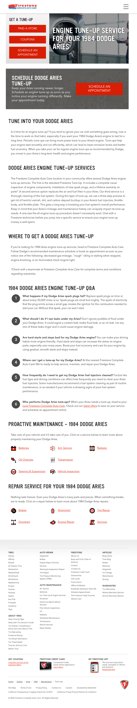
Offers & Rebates (78, 586)
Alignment (44, 556)
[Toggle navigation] (125, 6)
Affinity (11, 559)
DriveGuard (13, 576)
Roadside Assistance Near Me (83, 589)
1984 (36, 682)
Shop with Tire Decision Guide (21, 623)
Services (43, 566)
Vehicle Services (46, 625)
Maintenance (107, 576)
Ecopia (11, 586)
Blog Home (107, 556)
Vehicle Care (76, 599)
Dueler (11, 596)
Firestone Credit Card (80, 572)
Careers (74, 566)
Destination (13, 569)
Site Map (12, 688)
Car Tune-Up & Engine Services (53, 595)
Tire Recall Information (17, 639)
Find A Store (27, 28)
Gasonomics (76, 576)
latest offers (90, 406)
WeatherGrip (13, 583)
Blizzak (11, 563)
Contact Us (75, 569)
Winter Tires (13, 649)
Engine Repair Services (49, 563)
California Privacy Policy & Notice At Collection (76, 692)
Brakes (42, 559)
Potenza (11, 593)
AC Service (44, 589)
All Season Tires (15, 566)
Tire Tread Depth (15, 642)
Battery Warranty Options (113, 593)
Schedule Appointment (80, 592)
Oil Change (107, 573)
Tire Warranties (14, 632)
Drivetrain (44, 599)
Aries (28, 682)
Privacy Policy (41, 688)
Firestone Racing (15, 636)
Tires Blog (106, 559)
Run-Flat (11, 599)
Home (10, 682)
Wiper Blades (45, 628)
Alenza (11, 556)
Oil (41, 612)
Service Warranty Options (113, 596)
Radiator (43, 615)
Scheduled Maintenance (50, 618)
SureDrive (12, 606)
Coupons (28, 39)
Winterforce (13, 579)
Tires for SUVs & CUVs (17, 646)
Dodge (20, 682)
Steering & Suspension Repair (52, 569)
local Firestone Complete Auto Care (44, 406)
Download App (108, 670)
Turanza (11, 589)
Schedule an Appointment (28, 52)
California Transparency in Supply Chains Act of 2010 (30, 692)
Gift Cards (75, 579)
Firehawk (12, 603)
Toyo (10, 610)
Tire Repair (44, 573)
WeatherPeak (13, 573)
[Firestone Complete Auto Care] (23, 6)
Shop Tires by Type (16, 619)
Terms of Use (26, 688)
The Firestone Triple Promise (83, 596)
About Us (75, 556)
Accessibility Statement (86, 688)
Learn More (58, 667)
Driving (105, 579)
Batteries (43, 592)
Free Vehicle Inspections (50, 608)
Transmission (45, 622)
